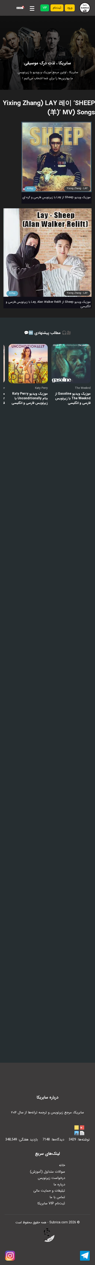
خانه (62, 1165)
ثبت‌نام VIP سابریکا (51, 1203)
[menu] (32, 7)
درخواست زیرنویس (51, 1178)
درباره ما (59, 1184)
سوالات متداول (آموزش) (47, 1171)
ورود (69, 7)
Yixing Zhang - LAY (77, 188)
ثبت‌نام (57, 7)
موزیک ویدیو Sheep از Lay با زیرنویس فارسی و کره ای (56, 197)
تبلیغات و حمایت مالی (49, 1190)
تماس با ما (57, 1197)
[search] (19, 7)
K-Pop (30, 189)
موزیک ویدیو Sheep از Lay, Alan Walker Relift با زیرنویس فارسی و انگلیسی (48, 304)
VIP (45, 7)
